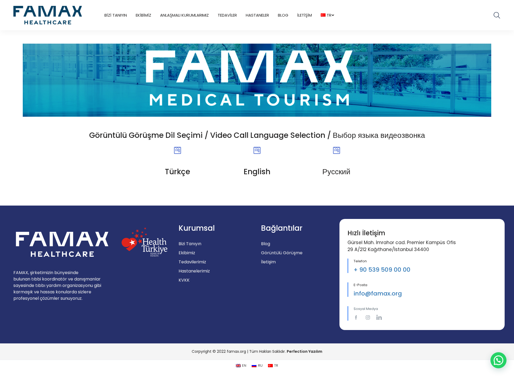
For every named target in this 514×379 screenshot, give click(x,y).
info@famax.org (378, 293)
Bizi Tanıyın (115, 15)
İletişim (304, 15)
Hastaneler (257, 15)
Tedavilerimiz (192, 262)
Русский (336, 171)
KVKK (184, 280)
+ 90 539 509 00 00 (382, 270)
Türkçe (177, 171)
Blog (283, 15)
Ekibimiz (143, 15)
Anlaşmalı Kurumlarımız (184, 15)
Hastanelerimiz (194, 271)
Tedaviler (227, 15)
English (257, 171)
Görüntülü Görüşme (282, 253)
